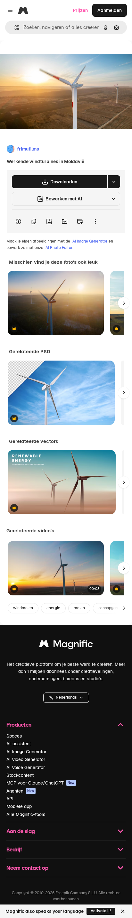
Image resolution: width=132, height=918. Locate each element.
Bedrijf (14, 849)
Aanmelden (109, 10)
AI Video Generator (25, 759)
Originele (42, 55)
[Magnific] (66, 645)
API (9, 799)
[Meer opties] (95, 221)
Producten (18, 724)
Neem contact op (27, 867)
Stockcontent (20, 775)
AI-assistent (18, 744)
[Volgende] (123, 303)
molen (79, 607)
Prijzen (80, 10)
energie (53, 607)
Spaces (14, 736)
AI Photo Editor (58, 247)
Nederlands (66, 697)
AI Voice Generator (25, 767)
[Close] (123, 911)
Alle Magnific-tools (25, 814)
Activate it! (101, 910)
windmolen (23, 607)
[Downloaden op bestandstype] (113, 181)
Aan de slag (20, 831)
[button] (66, 698)
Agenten (20, 791)
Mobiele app (19, 806)
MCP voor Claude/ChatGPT (40, 783)
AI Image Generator (90, 241)
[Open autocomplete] (14, 27)
